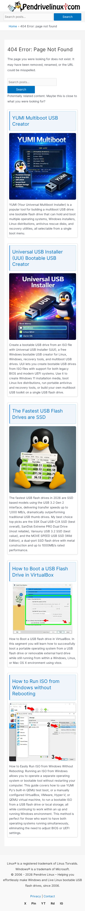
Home (13, 26)
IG (61, 903)
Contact (49, 896)
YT (43, 903)
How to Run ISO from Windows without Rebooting (36, 687)
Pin (33, 903)
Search (68, 16)
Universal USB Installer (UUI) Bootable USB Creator (37, 258)
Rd (53, 903)
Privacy (35, 896)
